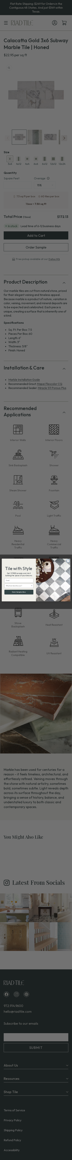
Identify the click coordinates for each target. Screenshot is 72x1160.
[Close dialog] (68, 560)
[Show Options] (32, 586)
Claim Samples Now (19, 592)
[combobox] (18, 586)
